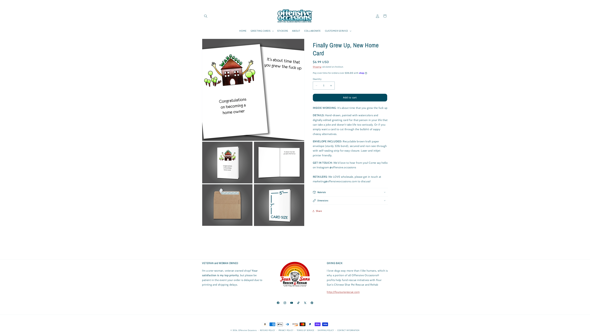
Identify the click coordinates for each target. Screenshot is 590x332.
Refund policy (267, 330)
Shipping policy (326, 330)
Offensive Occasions (247, 330)
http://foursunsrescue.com (343, 292)
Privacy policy (286, 330)
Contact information (348, 330)
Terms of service (305, 330)
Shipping (317, 66)
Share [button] (319, 210)
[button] (205, 16)
